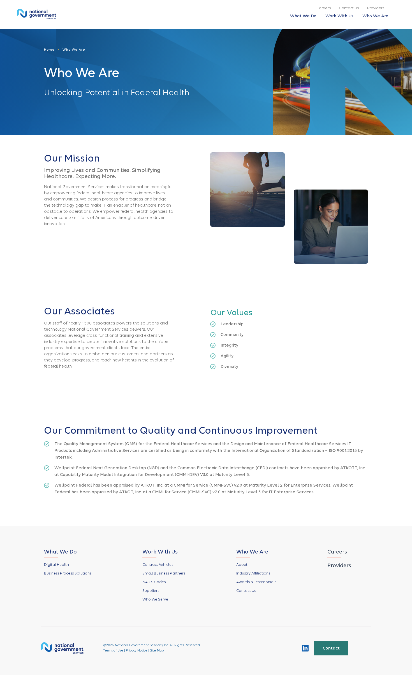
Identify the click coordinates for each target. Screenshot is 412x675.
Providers (375, 8)
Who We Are (375, 15)
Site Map (157, 650)
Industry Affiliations (253, 573)
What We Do (303, 15)
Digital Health (56, 564)
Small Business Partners (163, 573)
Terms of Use (113, 650)
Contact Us (349, 8)
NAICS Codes (154, 582)
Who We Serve (155, 599)
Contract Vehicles (157, 564)
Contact (331, 648)
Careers (323, 8)
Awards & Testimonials (256, 582)
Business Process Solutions (67, 573)
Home (49, 50)
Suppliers (150, 590)
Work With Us (339, 15)
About (241, 564)
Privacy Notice (136, 650)
